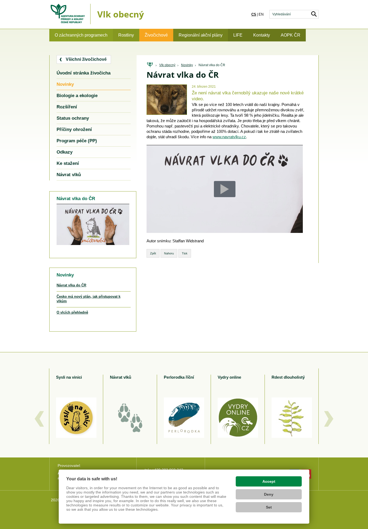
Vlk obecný (167, 65)
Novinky (187, 65)
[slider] (109, 241)
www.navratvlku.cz (229, 136)
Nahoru (169, 253)
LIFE (237, 35)
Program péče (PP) (77, 140)
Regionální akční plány (201, 35)
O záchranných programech (81, 35)
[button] (105, 241)
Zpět (153, 253)
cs (253, 14)
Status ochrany (73, 118)
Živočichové (156, 35)
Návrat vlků (69, 174)
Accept (268, 481)
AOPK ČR (290, 35)
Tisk (185, 253)
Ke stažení (68, 163)
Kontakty (261, 35)
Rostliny (126, 35)
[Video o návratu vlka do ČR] (167, 111)
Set (269, 507)
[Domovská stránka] (150, 65)
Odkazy (64, 152)
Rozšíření (67, 106)
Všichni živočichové (86, 59)
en (261, 14)
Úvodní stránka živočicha (83, 73)
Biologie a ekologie (77, 95)
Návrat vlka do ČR (212, 65)
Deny (268, 494)
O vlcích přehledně (72, 312)
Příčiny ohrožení (74, 129)
